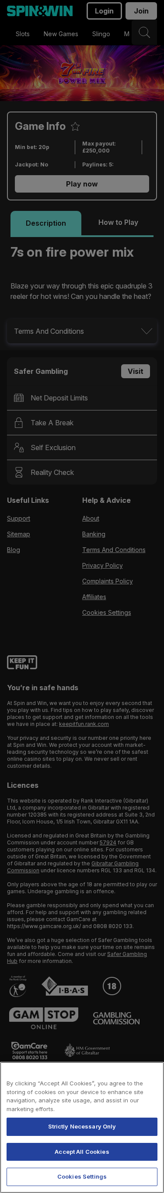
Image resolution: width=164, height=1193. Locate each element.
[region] (82, 1127)
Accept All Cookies (82, 1151)
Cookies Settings (82, 1176)
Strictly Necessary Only (82, 1126)
